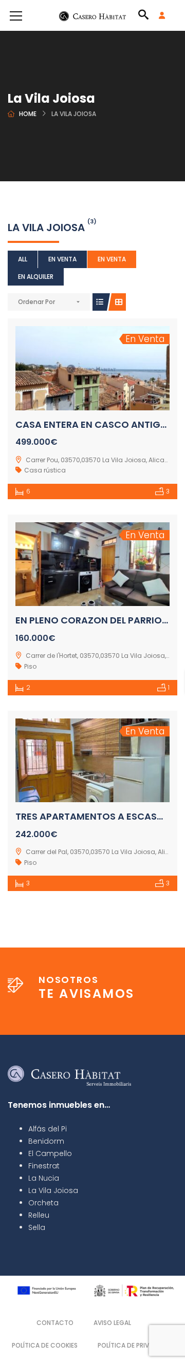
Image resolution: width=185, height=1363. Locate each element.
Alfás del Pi (47, 1129)
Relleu (38, 1215)
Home (27, 113)
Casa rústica (45, 470)
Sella (36, 1227)
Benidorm (46, 1141)
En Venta (62, 259)
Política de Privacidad (135, 1345)
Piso (30, 666)
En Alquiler (35, 276)
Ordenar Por (36, 301)
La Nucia (43, 1178)
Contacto (54, 1322)
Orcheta (43, 1203)
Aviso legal (112, 1322)
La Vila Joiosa (53, 1190)
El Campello (50, 1153)
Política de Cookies (45, 1345)
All (22, 259)
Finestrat (44, 1166)
